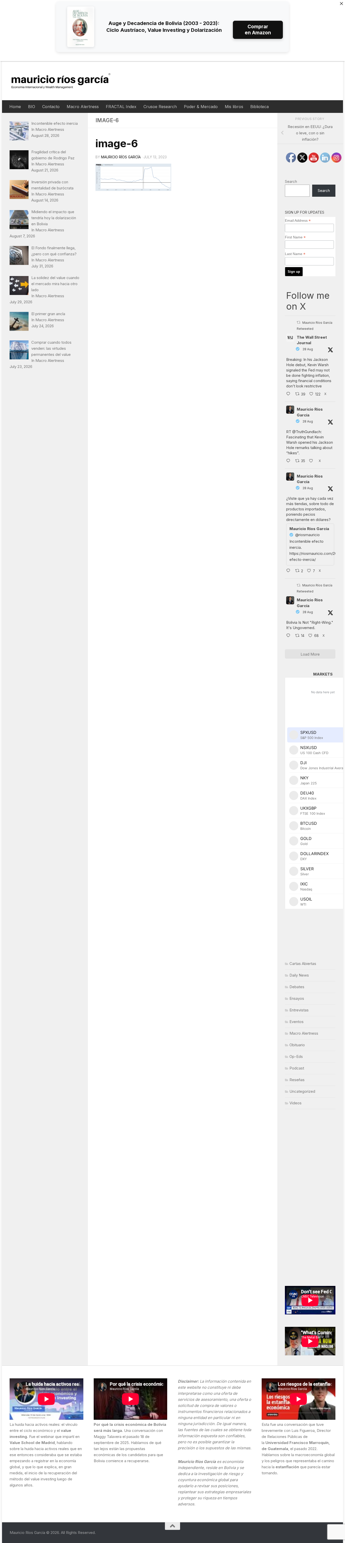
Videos (295, 1103)
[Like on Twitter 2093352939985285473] (312, 461)
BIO (31, 106)
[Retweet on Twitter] (298, 322)
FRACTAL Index (121, 106)
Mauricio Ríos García (121, 157)
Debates (296, 986)
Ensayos (296, 998)
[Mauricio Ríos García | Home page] (66, 80)
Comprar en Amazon (258, 30)
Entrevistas (299, 1010)
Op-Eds (296, 1056)
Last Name (295, 254)
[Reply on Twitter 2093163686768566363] (289, 635)
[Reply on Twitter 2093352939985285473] (289, 461)
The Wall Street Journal (312, 340)
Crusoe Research (160, 106)
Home (15, 106)
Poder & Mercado (201, 106)
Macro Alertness (83, 106)
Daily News (299, 975)
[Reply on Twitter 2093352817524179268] (289, 571)
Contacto (51, 106)
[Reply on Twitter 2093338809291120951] (289, 394)
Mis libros (234, 106)
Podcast (296, 1068)
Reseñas (297, 1079)
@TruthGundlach (306, 431)
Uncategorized (302, 1091)
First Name (295, 237)
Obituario (297, 1044)
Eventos (296, 1021)
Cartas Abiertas (302, 963)
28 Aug (308, 349)
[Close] (341, 3)
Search (291, 181)
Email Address (298, 220)
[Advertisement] (310, 1197)
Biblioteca (259, 106)
